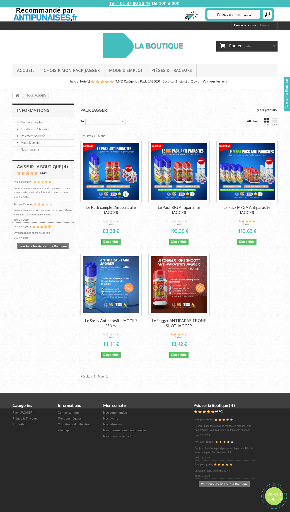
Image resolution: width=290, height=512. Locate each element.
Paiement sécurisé (32, 136)
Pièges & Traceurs (171, 70)
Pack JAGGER (22, 412)
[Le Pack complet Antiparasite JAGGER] (111, 171)
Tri (82, 121)
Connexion (267, 25)
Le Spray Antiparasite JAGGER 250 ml (111, 323)
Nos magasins (30, 149)
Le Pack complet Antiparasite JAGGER (111, 210)
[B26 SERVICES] (145, 45)
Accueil (25, 70)
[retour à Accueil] (17, 96)
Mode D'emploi (125, 70)
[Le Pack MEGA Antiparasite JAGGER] (247, 171)
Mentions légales (31, 122)
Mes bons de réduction (119, 436)
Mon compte (114, 405)
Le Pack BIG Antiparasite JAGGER (179, 210)
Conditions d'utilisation (35, 129)
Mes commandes (115, 412)
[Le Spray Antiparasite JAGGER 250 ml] (111, 284)
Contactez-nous (245, 25)
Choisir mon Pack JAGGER (72, 70)
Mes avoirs (110, 418)
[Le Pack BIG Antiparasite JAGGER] (179, 171)
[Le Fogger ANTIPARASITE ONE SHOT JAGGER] (179, 284)
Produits (18, 424)
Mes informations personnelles (125, 430)
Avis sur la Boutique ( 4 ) (42, 166)
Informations (33, 110)
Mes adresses (112, 424)
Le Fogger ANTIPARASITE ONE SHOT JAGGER (179, 323)
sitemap (63, 430)
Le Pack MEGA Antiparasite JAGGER (247, 210)
